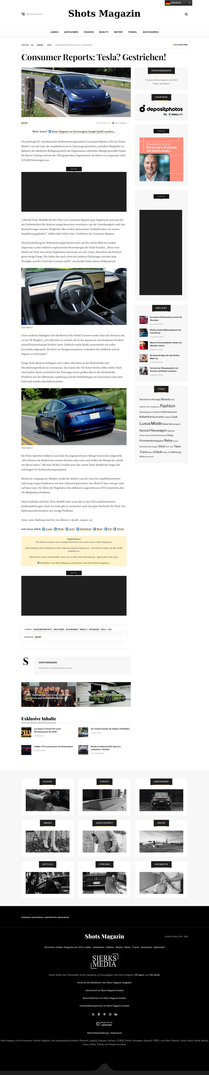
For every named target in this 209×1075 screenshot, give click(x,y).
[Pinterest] (104, 1014)
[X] (93, 1014)
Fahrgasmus (155, 407)
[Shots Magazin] (104, 13)
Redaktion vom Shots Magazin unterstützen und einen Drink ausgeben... (75, 563)
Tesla (103, 629)
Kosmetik (158, 416)
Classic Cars (144, 407)
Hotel (165, 411)
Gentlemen (71, 32)
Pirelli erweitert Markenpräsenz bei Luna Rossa (165, 331)
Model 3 (83, 629)
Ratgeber (159, 440)
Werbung (176, 452)
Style (161, 446)
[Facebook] (99, 1014)
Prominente (146, 440)
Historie (157, 412)
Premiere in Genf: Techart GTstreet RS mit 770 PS (104, 696)
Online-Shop (144, 435)
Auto (72, 529)
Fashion (89, 32)
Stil (109, 529)
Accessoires (151, 32)
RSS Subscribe (181, 45)
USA (110, 629)
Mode (60, 529)
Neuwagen (94, 629)
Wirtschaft (150, 457)
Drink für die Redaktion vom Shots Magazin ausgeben (104, 982)
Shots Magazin (48, 662)
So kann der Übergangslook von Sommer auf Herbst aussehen (164, 369)
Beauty (103, 32)
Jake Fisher (58, 629)
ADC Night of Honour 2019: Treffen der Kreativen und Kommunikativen (48, 696)
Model (166, 424)
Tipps (177, 446)
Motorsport (175, 424)
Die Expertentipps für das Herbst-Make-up (165, 356)
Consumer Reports (42, 629)
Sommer (143, 446)
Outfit (152, 435)
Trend (120, 529)
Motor (118, 32)
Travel (132, 32)
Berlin (173, 400)
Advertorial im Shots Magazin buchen (104, 990)
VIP (169, 452)
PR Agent (139, 974)
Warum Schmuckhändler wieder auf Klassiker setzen (166, 344)
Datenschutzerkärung (98, 1032)
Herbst (151, 412)
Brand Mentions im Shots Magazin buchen (104, 998)
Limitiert (167, 417)
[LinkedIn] (116, 1014)
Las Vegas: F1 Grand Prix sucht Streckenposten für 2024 (47, 730)
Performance (160, 435)
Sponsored (159, 947)
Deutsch (175, 2)
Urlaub (157, 452)
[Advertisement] (74, 192)
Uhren (149, 452)
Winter (142, 456)
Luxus (48, 529)
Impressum (116, 1032)
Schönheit (85, 529)
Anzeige (156, 399)
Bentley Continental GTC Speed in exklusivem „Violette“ (106, 748)
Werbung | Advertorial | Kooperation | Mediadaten (45, 917)
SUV (167, 447)
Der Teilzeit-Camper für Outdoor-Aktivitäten (110, 729)
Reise (99, 529)
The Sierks (154, 974)
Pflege (170, 435)
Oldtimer (171, 431)
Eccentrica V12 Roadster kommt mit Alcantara (166, 318)
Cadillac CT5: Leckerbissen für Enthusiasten (53, 746)
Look (174, 416)
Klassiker (172, 412)
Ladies (54, 32)
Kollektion (145, 416)
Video (165, 452)
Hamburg (143, 412)
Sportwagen (153, 447)
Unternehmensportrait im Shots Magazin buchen (104, 1005)
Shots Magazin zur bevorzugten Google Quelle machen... (83, 131)
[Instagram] (110, 1014)
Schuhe (175, 441)
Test (171, 447)
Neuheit (144, 430)
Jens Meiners (72, 629)
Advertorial (145, 399)
